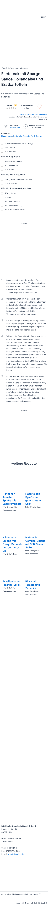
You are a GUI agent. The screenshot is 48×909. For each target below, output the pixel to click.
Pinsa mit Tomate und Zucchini (32, 585)
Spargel (39, 136)
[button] (2, 17)
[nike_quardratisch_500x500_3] (24, 249)
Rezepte (26, 136)
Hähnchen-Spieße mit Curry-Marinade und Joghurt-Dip (12, 544)
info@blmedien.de (16, 854)
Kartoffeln (17, 136)
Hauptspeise (6, 136)
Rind (33, 136)
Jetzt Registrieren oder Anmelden (33, 115)
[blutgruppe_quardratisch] (24, 435)
